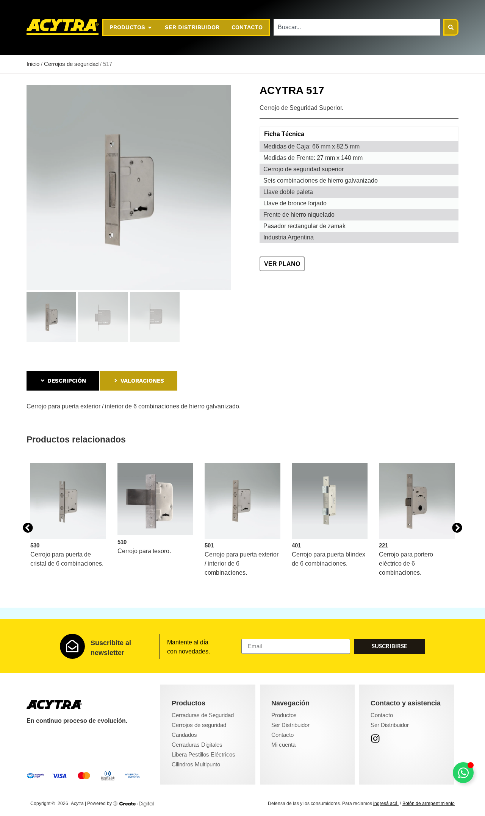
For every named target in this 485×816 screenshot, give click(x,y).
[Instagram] (375, 738)
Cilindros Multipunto (196, 764)
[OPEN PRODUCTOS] (150, 27)
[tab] (63, 381)
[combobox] (357, 27)
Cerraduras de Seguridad (203, 715)
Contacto (282, 735)
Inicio (33, 64)
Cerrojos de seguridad (71, 64)
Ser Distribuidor (290, 725)
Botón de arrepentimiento (428, 803)
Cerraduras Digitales (197, 744)
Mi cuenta (283, 744)
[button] (28, 528)
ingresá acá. (386, 803)
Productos (284, 715)
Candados (184, 735)
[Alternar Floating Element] (463, 772)
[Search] (450, 27)
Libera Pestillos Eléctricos (203, 754)
